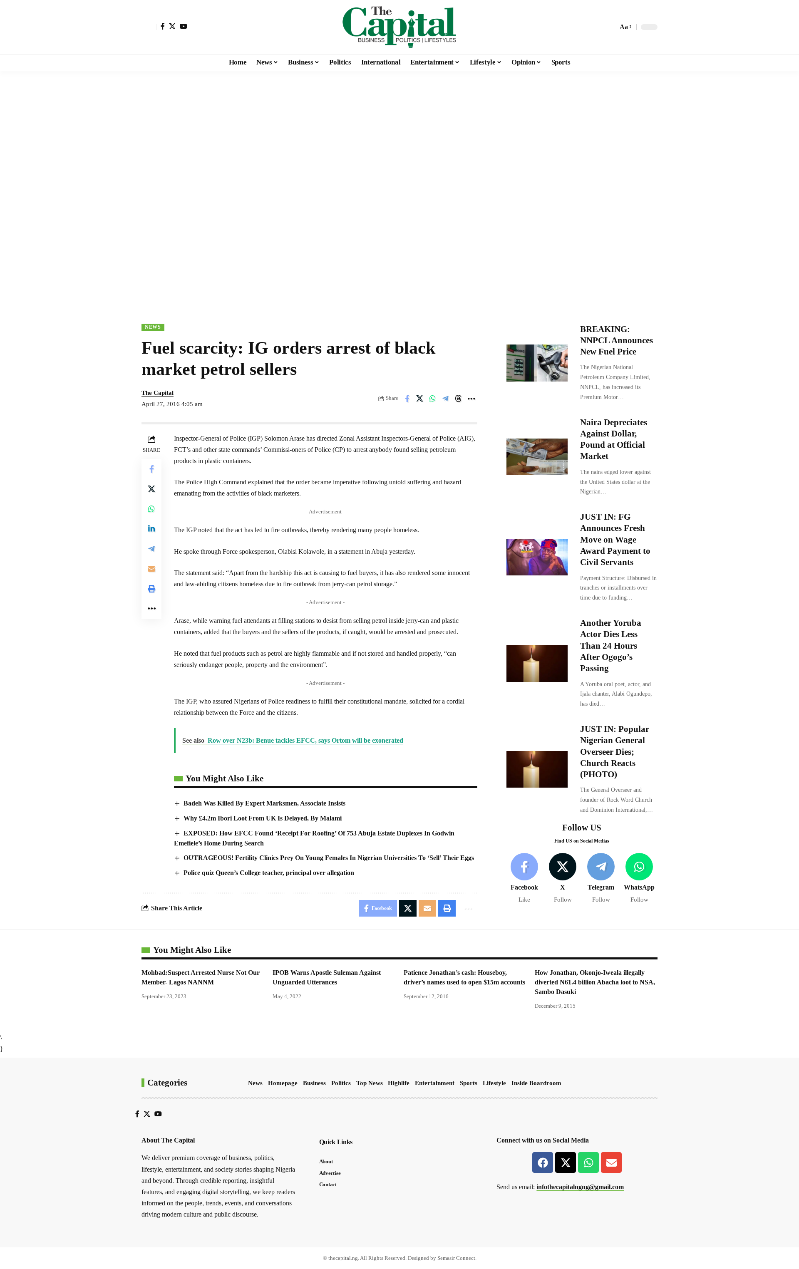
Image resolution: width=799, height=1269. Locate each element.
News (153, 327)
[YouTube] (183, 26)
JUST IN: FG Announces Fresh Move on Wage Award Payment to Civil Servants (615, 540)
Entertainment (434, 1083)
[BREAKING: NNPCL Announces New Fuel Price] (537, 363)
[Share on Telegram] (446, 398)
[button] (149, 27)
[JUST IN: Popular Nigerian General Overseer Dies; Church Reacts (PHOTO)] (537, 769)
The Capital (157, 392)
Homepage (283, 1083)
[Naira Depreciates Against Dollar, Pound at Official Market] (537, 457)
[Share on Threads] (458, 398)
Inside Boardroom (536, 1083)
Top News (369, 1083)
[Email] (151, 568)
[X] (172, 26)
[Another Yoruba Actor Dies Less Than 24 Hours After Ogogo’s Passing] (537, 663)
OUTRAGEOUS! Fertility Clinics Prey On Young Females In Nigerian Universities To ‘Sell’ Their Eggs (329, 857)
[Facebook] (163, 26)
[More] (471, 398)
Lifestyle (494, 1083)
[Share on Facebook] (407, 398)
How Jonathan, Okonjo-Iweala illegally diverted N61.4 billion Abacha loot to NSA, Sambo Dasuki (595, 982)
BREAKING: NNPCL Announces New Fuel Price (616, 340)
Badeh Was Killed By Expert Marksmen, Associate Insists (264, 803)
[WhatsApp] (639, 878)
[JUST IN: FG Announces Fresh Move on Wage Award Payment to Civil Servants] (537, 557)
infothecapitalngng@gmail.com (580, 1186)
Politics (341, 1083)
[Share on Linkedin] (151, 528)
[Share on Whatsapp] (433, 398)
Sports (468, 1083)
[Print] (151, 588)
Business (314, 1083)
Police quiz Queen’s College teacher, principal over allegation (269, 872)
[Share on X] (420, 398)
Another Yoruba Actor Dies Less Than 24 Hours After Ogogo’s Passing (610, 646)
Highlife (398, 1083)
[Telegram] (601, 878)
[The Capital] (399, 27)
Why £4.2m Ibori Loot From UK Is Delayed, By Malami (263, 818)
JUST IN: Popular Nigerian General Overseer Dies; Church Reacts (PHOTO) (614, 751)
